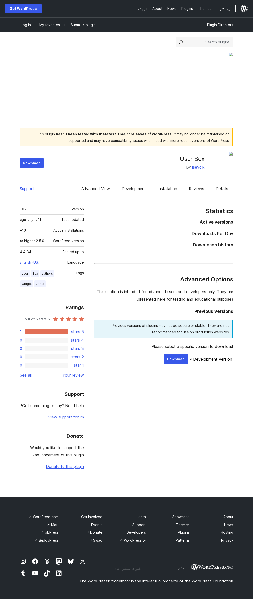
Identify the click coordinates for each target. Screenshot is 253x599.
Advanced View (95, 188)
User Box (192, 158)
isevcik (198, 167)
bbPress (50, 532)
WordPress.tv (133, 540)
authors (47, 273)
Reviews (196, 188)
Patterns (183, 540)
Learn (141, 517)
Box (35, 273)
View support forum (66, 417)
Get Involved (91, 517)
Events (96, 525)
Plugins (184, 532)
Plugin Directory (220, 25)
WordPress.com (44, 517)
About (228, 517)
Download (32, 163)
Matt (53, 525)
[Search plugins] (181, 42)
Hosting (227, 532)
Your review (73, 375)
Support (27, 188)
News (228, 525)
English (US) (30, 262)
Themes (183, 525)
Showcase (181, 517)
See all (26, 375)
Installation (167, 188)
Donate (94, 532)
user (25, 273)
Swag (95, 540)
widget (27, 284)
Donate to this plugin (65, 466)
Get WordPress (23, 8)
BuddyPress (47, 540)
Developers (136, 532)
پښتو (182, 568)
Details (222, 188)
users (40, 284)
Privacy (227, 540)
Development (134, 188)
